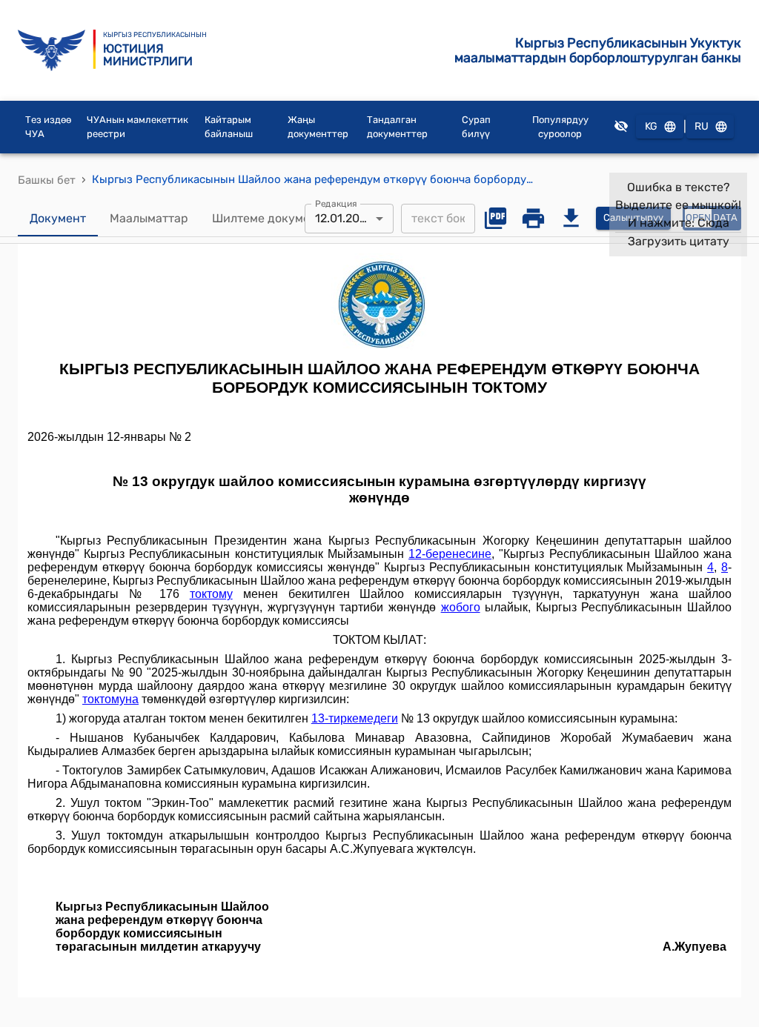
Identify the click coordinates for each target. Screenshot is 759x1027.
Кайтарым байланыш (229, 127)
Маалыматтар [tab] (149, 218)
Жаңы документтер (318, 127)
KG (651, 126)
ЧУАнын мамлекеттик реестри (137, 127)
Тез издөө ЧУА (48, 127)
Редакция (336, 203)
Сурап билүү (476, 127)
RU (702, 126)
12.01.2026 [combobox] (344, 218)
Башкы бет (47, 180)
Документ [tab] (58, 218)
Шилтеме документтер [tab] (277, 218)
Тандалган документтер (397, 127)
